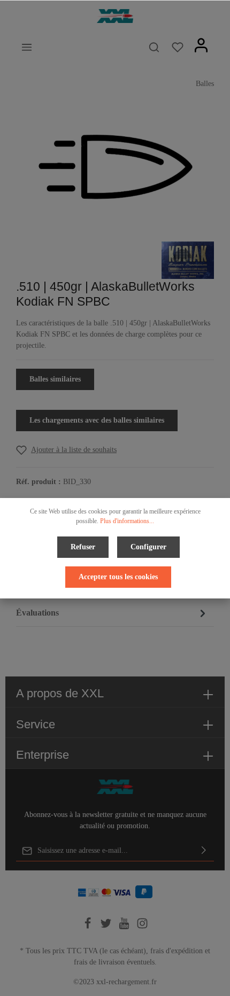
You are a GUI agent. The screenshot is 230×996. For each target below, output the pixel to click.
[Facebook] (89, 927)
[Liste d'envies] (177, 47)
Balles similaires (55, 379)
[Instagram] (142, 927)
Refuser (83, 547)
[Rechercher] (154, 47)
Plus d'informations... (127, 521)
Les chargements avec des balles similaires (96, 420)
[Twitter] (107, 927)
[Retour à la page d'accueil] (115, 16)
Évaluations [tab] (37, 612)
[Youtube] (125, 927)
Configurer (148, 547)
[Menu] (26, 47)
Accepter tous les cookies (118, 577)
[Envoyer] (204, 850)
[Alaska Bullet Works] (188, 259)
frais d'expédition (176, 951)
